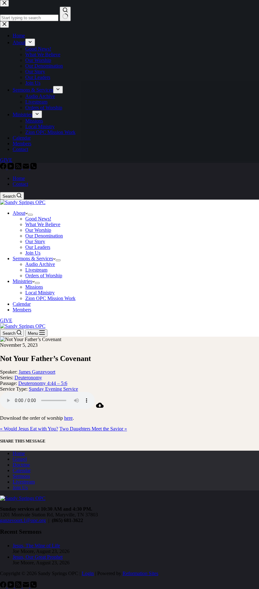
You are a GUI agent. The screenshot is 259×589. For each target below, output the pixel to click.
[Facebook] (4, 167)
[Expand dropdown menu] (30, 215)
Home (19, 178)
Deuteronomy (28, 377)
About (19, 213)
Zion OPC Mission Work (50, 298)
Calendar (22, 304)
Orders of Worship (43, 275)
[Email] (26, 167)
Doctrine (21, 464)
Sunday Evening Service (53, 389)
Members (22, 309)
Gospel (20, 459)
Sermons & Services (33, 258)
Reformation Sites (140, 573)
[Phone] (33, 167)
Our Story (35, 241)
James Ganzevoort (37, 372)
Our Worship (38, 230)
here (68, 418)
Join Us (32, 252)
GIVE (6, 320)
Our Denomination (44, 235)
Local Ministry (40, 292)
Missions (34, 287)
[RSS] (19, 167)
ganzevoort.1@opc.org (23, 520)
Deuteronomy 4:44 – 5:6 (42, 383)
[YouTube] (11, 167)
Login (88, 573)
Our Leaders (37, 247)
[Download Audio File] (100, 407)
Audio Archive (40, 264)
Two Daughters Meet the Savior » (93, 428)
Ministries (22, 281)
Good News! (38, 218)
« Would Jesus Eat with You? (29, 428)
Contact (20, 184)
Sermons (21, 476)
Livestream (36, 270)
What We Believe (42, 224)
